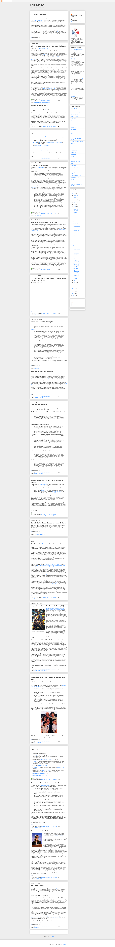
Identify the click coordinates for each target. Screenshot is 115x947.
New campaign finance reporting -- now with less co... (77, 247)
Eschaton (73, 133)
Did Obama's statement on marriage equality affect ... (76, 233)
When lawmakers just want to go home (44, 222)
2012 (73, 193)
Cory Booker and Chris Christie (39, 149)
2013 (73, 191)
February (76, 284)
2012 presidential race (38, 534)
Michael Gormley (41, 167)
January (75, 285)
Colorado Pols (74, 122)
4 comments (53, 669)
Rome (38, 927)
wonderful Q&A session (35, 917)
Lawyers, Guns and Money (76, 148)
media (44, 534)
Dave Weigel (33, 324)
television (39, 742)
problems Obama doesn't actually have (48, 515)
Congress (36, 397)
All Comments (76, 305)
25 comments (54, 100)
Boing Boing (73, 118)
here (58, 31)
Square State (73, 165)
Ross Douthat (34, 342)
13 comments (54, 38)
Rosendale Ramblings (75, 161)
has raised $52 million (56, 491)
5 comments (53, 532)
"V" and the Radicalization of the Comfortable (77, 50)
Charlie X (35, 767)
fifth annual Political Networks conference (53, 373)
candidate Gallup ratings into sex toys (47, 150)
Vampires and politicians (39, 404)
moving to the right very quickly (49, 88)
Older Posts (64, 932)
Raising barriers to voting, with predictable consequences (77, 59)
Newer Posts (34, 932)
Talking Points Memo (75, 167)
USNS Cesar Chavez (46, 770)
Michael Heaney (74, 152)
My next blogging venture (39, 105)
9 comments (54, 158)
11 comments (54, 826)
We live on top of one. (43, 153)
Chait (40, 142)
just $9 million (43, 490)
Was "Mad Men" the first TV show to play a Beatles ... (76, 265)
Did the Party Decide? (38, 14)
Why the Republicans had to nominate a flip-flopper (48, 46)
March (75, 282)
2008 (73, 293)
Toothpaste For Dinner (75, 177)
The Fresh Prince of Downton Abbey (40, 775)
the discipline (40, 397)
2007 (73, 295)
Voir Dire (73, 182)
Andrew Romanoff (60, 767)
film (34, 878)
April (75, 280)
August (75, 202)
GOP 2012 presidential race (39, 102)
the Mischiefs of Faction (43, 48)
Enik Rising (37, 4)
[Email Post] (58, 38)
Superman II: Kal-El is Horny (77, 78)
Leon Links (35, 749)
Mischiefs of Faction (43, 18)
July (74, 204)
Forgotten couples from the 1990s (39, 773)
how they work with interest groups (52, 564)
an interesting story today (44, 785)
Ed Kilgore (33, 329)
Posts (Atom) (51, 936)
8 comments (53, 126)
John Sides (35, 209)
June (75, 206)
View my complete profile (76, 21)
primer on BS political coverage (46, 759)
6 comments (54, 514)
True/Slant (73, 179)
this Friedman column (49, 147)
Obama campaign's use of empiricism (42, 145)
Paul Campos (35, 761)
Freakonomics (74, 136)
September (76, 200)
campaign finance (37, 515)
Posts (74, 303)
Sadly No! (73, 163)
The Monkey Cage (75, 169)
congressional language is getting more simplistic (44, 137)
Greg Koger (46, 109)
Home (49, 932)
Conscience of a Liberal (76, 125)
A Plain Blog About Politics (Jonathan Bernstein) (76, 111)
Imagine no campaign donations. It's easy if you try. (77, 86)
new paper (34, 187)
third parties (36, 368)
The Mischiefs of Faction (55, 107)
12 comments (54, 313)
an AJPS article (54, 583)
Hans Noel (51, 109)
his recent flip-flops (56, 56)
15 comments (54, 269)
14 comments (54, 925)
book (48, 583)
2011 (73, 288)
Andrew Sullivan (74, 116)
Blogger (64, 944)
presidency (36, 473)
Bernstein (35, 142)
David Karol (33, 59)
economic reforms (56, 917)
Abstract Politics (74, 114)
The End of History (37, 886)
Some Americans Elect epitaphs (42, 322)
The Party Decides (38, 20)
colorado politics (37, 670)
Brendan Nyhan (74, 120)
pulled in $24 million (54, 492)
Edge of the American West (76, 131)
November (76, 197)
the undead (41, 473)
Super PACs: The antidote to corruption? (45, 783)
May (75, 208)
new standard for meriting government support (46, 574)
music (35, 742)
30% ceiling (45, 54)
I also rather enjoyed (58, 835)
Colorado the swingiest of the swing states (46, 136)
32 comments (54, 472)
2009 (73, 291)
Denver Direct (74, 127)
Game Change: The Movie (40, 831)
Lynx (32, 133)
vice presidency (39, 878)
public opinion (36, 314)
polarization (47, 102)
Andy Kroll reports (43, 484)
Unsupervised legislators (39, 165)
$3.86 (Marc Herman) (75, 108)
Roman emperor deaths (42, 765)
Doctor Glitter (74, 129)
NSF (32, 541)
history (35, 927)
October (75, 199)
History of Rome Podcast (59, 888)
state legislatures (37, 215)
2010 (73, 290)
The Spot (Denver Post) (76, 175)
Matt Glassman (74, 150)
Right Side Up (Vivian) (75, 159)
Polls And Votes (74, 156)
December (76, 195)
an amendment (47, 378)
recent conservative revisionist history (54, 142)
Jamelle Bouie (36, 751)
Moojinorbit (73, 154)
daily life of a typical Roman (47, 915)
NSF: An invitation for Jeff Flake (42, 371)
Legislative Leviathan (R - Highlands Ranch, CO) (47, 606)
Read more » (33, 392)
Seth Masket (75, 14)
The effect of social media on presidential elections (48, 523)
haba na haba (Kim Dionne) (77, 141)
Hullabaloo (73, 143)
